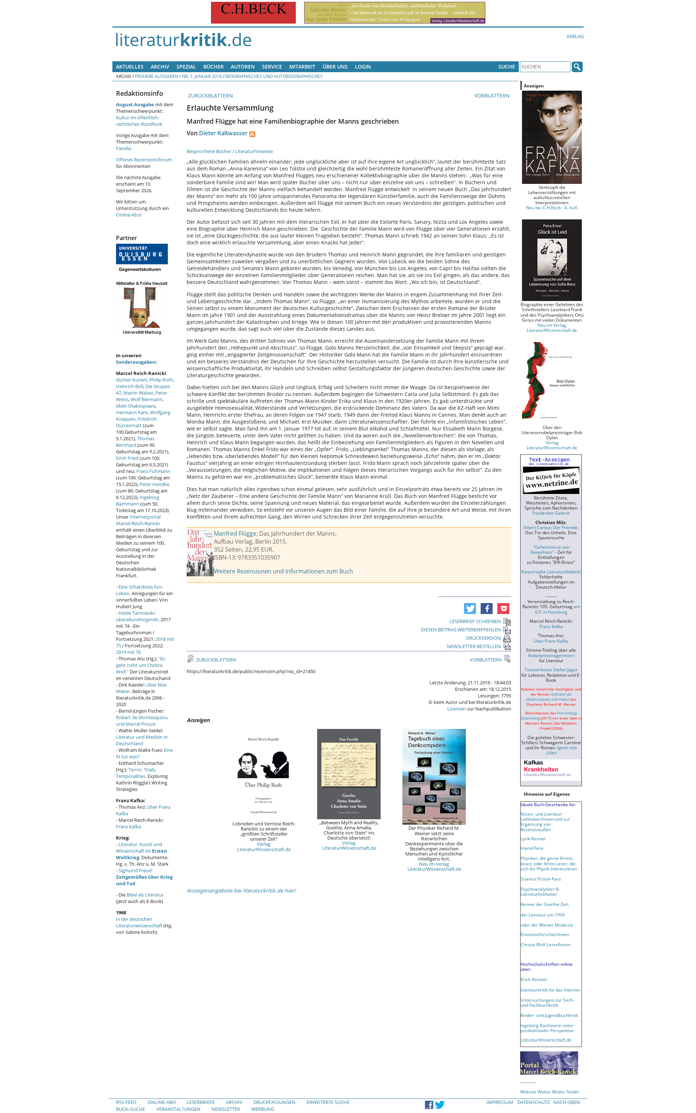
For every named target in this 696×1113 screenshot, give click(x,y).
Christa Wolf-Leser (539, 944)
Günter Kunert (131, 379)
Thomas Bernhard (135, 441)
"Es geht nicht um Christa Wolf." (140, 665)
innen (565, 944)
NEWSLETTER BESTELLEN (474, 646)
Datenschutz (533, 1102)
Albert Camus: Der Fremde (550, 527)
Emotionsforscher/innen (545, 934)
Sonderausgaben (136, 362)
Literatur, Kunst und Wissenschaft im (141, 851)
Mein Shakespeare (136, 406)
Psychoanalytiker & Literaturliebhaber (540, 891)
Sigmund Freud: (144, 877)
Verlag (575, 36)
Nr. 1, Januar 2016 (202, 76)
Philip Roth (161, 379)
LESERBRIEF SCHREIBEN (475, 621)
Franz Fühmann (153, 471)
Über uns (335, 66)
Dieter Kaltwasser (223, 133)
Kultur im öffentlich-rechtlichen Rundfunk (139, 120)
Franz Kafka (128, 826)
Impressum (499, 1102)
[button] (470, 608)
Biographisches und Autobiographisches (274, 76)
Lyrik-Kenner (533, 838)
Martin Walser (138, 392)
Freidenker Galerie (551, 513)
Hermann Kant (132, 412)
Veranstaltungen (178, 1109)
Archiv (160, 66)
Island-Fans (532, 848)
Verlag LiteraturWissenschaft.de (264, 846)
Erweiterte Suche (328, 1102)
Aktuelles (130, 66)
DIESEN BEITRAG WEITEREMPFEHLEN (461, 629)
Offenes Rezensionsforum (144, 159)
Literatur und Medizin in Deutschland (142, 740)
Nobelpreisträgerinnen (551, 655)
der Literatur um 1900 (543, 915)
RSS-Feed (126, 1102)
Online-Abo (128, 214)
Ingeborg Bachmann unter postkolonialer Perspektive (547, 1027)
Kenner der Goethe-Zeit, (545, 904)
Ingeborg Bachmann (137, 500)
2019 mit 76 (128, 652)
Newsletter (225, 1109)
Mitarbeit (302, 66)
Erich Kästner (534, 979)
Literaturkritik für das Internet (550, 990)
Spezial (186, 66)
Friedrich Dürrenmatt (136, 422)
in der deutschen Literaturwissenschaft (139, 922)
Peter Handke (154, 484)
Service (272, 66)
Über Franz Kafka (551, 641)
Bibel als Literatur (145, 894)
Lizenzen (456, 708)
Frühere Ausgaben (156, 76)
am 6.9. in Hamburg (557, 608)
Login (363, 66)
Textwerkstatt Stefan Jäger (551, 669)
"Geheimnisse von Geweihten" (549, 549)
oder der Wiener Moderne (547, 925)
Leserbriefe (201, 1102)
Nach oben (566, 1102)
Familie (123, 148)
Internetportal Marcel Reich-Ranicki (138, 520)
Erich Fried (127, 458)
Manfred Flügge (235, 533)
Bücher (213, 66)
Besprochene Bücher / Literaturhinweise (230, 151)
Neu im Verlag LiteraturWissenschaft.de (434, 866)
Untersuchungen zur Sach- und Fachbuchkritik (547, 1002)
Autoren (243, 66)
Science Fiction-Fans (541, 879)
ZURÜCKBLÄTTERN (210, 95)
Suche (506, 66)
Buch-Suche (130, 1109)
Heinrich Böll (129, 386)
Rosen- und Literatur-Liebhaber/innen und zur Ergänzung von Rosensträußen (545, 821)
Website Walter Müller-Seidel (549, 1092)
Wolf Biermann (146, 399)
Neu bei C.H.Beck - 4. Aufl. (552, 207)
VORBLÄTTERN (493, 95)
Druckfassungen (274, 1102)
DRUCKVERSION (483, 638)
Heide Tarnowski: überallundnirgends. (138, 616)
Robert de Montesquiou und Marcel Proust (142, 720)
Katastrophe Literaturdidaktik (550, 571)
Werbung (262, 1109)
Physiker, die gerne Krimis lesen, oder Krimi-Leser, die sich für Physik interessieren (549, 863)
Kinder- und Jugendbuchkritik (549, 1015)
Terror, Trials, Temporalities (136, 772)
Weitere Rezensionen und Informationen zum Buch (283, 571)
